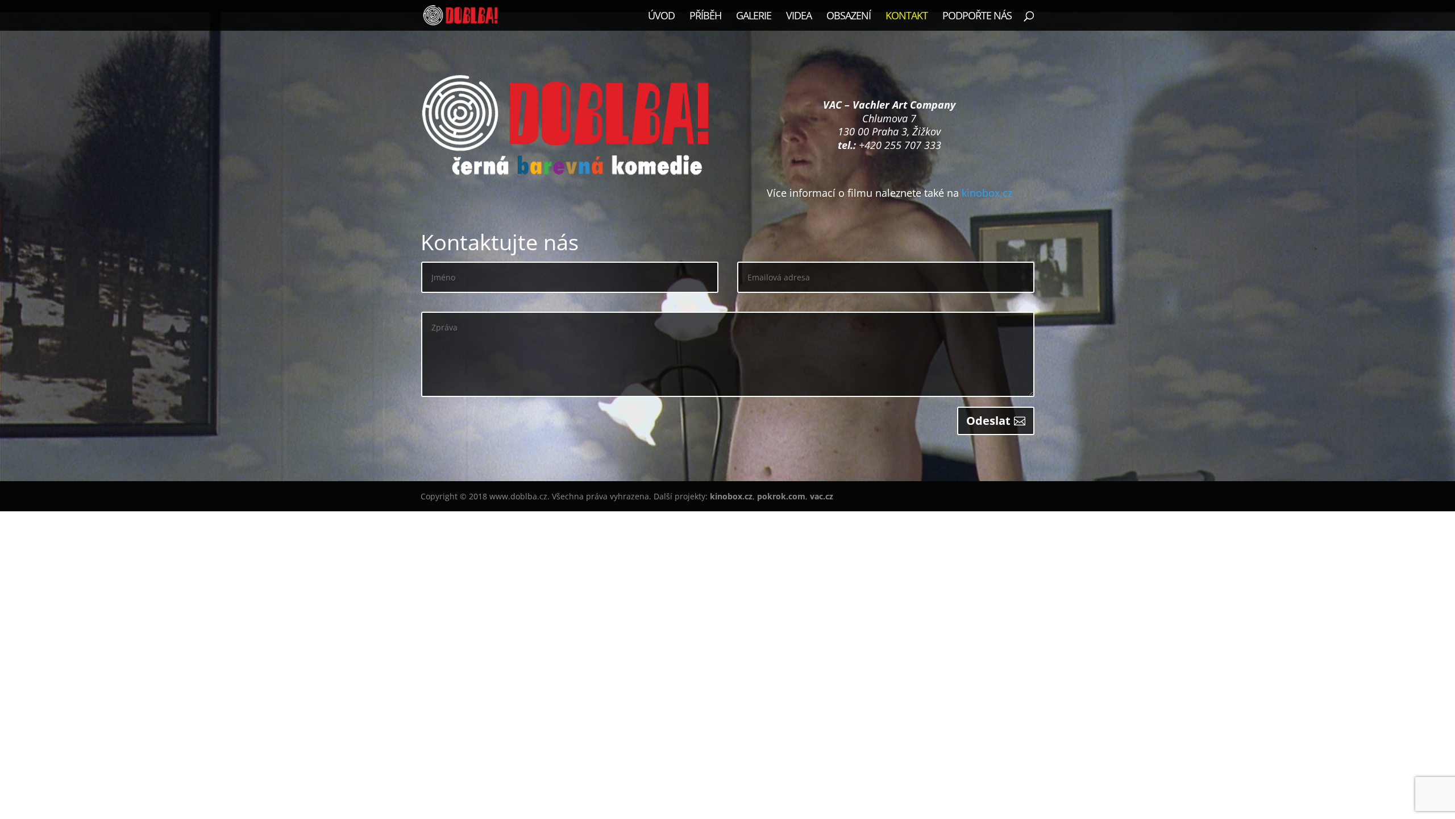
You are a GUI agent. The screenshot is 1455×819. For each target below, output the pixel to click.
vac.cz (821, 496)
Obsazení (848, 16)
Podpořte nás (977, 16)
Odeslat (988, 420)
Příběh (705, 16)
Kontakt (907, 16)
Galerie (753, 16)
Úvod (661, 16)
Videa (799, 16)
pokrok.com (781, 496)
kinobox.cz (987, 193)
